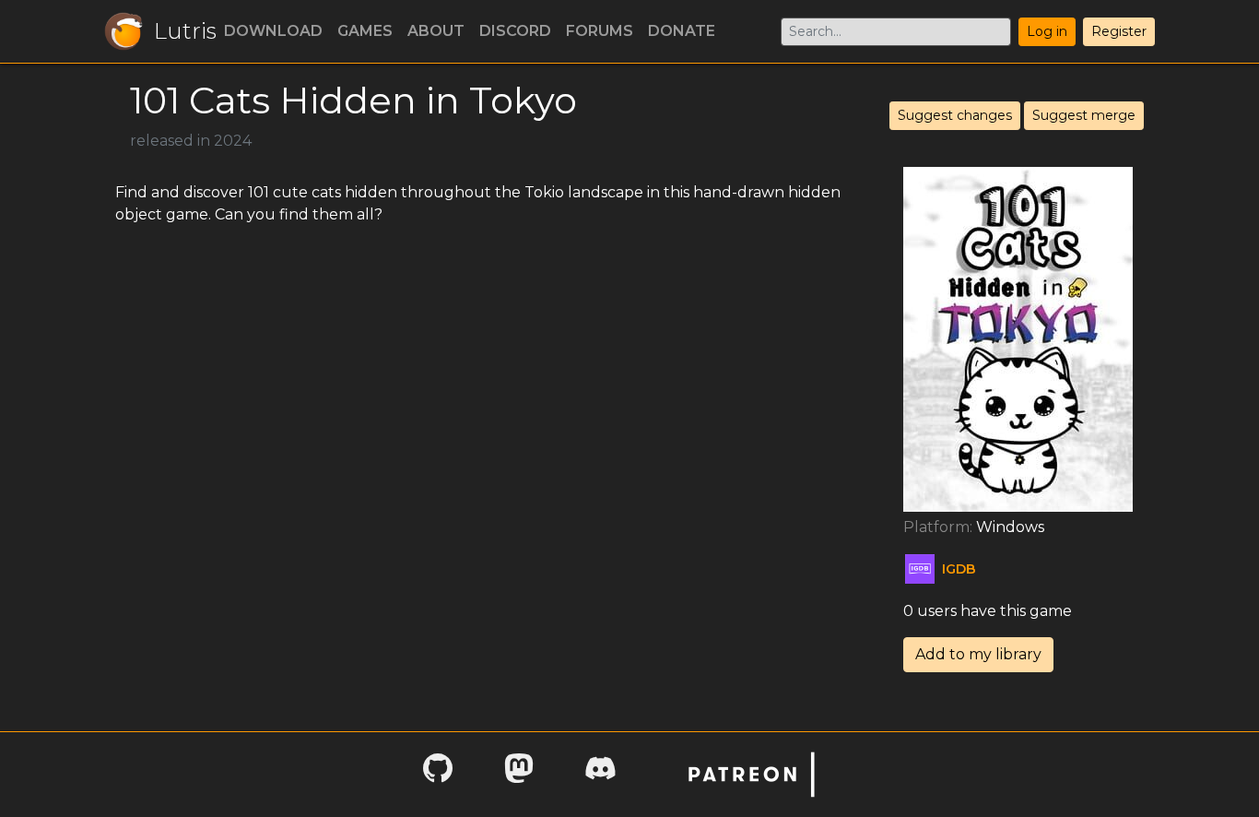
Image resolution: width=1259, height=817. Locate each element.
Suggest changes (955, 115)
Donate (681, 31)
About (436, 31)
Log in (1047, 31)
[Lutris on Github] (438, 774)
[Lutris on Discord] (600, 774)
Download (273, 31)
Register (1119, 31)
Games (365, 31)
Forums (599, 31)
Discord (515, 31)
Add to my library (978, 654)
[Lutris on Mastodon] (519, 774)
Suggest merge (1083, 115)
